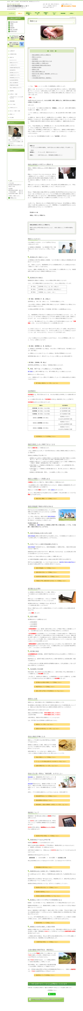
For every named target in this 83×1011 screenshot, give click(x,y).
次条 (38, 525)
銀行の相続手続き (70, 562)
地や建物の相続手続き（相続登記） (42, 78)
